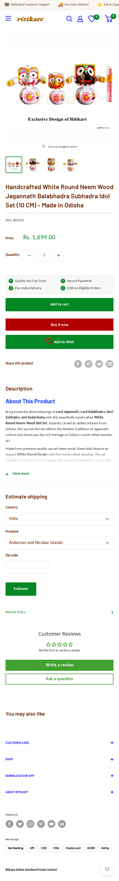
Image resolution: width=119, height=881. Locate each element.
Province (12, 531)
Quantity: (13, 255)
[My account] (80, 19)
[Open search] (69, 19)
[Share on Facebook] (78, 364)
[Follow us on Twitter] (20, 824)
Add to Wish (63, 342)
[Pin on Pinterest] (88, 364)
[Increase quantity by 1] (58, 255)
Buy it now (59, 325)
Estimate (21, 589)
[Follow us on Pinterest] (41, 824)
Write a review (60, 665)
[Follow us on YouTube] (51, 824)
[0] (91, 21)
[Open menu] (8, 18)
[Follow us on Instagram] (30, 824)
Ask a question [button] (59, 679)
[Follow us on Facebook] (9, 824)
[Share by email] (109, 364)
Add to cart (59, 304)
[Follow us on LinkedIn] (62, 824)
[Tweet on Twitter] (99, 364)
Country (12, 507)
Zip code (12, 555)
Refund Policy (16, 612)
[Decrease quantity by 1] (29, 255)
